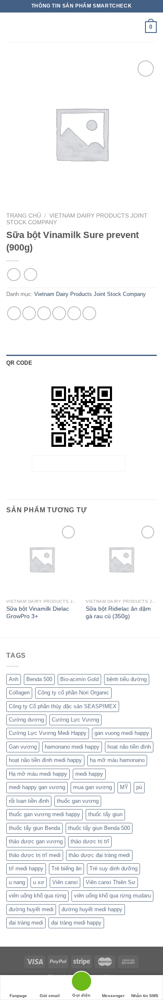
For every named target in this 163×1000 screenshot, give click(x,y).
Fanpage (18, 995)
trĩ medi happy (26, 868)
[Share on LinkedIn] (89, 313)
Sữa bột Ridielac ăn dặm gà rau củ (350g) (118, 612)
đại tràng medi (26, 923)
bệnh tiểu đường (127, 679)
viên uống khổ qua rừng (37, 895)
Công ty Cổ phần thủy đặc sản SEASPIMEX (63, 706)
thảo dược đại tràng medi (99, 855)
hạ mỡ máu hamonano (117, 760)
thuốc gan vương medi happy (44, 814)
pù (139, 787)
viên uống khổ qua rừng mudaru (112, 895)
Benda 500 (39, 679)
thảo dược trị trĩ (90, 841)
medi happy (89, 774)
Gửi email (50, 995)
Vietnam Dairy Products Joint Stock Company (90, 294)
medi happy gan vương (37, 787)
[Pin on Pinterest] (74, 313)
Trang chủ (23, 216)
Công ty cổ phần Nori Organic (73, 692)
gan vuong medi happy (121, 733)
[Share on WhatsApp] (14, 313)
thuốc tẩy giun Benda (34, 828)
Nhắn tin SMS (144, 995)
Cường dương (26, 720)
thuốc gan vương (78, 801)
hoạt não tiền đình (129, 747)
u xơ (38, 882)
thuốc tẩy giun (105, 814)
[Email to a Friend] (59, 313)
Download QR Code (78, 463)
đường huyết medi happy (91, 909)
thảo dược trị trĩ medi (35, 855)
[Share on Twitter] (44, 313)
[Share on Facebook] (29, 313)
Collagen (19, 692)
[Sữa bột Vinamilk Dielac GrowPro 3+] (41, 559)
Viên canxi (65, 882)
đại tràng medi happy (76, 923)
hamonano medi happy (72, 747)
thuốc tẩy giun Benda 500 (99, 828)
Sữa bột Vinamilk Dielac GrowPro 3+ (37, 612)
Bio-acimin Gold (79, 679)
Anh (13, 679)
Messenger (113, 995)
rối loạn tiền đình (29, 801)
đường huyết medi (31, 909)
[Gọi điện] (81, 982)
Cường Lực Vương (75, 720)
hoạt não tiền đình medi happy (45, 760)
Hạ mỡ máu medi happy (38, 774)
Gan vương (23, 747)
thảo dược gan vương (36, 841)
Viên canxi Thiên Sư (110, 882)
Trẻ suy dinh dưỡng (113, 868)
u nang (17, 882)
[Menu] (11, 27)
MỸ (124, 787)
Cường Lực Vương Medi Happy (48, 733)
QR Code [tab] (19, 363)
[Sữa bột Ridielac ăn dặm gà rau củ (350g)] (121, 559)
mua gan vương (92, 787)
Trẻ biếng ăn (66, 868)
